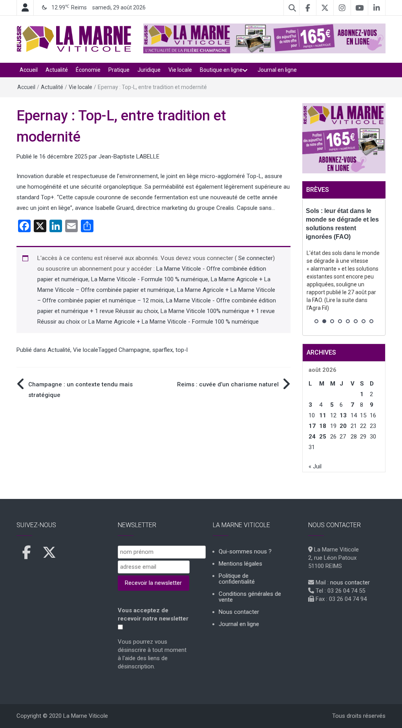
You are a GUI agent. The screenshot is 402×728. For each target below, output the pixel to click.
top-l (181, 349)
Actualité (57, 70)
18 (322, 426)
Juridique (149, 70)
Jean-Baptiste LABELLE (129, 156)
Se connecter (255, 258)
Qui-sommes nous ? (245, 551)
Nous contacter (239, 611)
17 (312, 426)
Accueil (29, 70)
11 (322, 415)
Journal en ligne (277, 70)
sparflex (162, 349)
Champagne (134, 349)
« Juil (315, 466)
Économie (88, 70)
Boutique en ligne (221, 70)
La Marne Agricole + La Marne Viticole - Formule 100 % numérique (173, 321)
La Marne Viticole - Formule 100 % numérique (149, 279)
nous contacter (350, 582)
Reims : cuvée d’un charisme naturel (228, 384)
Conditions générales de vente (250, 596)
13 (343, 415)
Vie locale (180, 70)
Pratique (119, 70)
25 (322, 436)
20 (343, 426)
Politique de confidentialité (237, 578)
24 (312, 436)
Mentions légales (240, 563)
